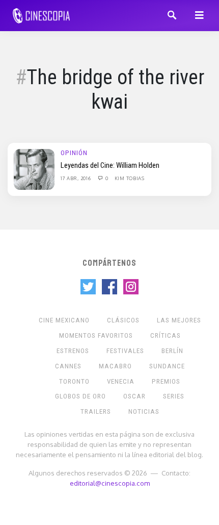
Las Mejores (179, 320)
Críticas (165, 335)
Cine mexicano (64, 320)
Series (173, 396)
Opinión (74, 153)
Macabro (115, 366)
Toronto (74, 381)
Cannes (68, 366)
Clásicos (123, 320)
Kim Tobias (130, 178)
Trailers (95, 411)
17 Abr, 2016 (76, 178)
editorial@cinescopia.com (110, 483)
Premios (166, 381)
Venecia (120, 381)
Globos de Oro (80, 396)
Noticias (143, 411)
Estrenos (73, 351)
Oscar (134, 396)
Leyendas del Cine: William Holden (110, 165)
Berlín (172, 351)
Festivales (125, 351)
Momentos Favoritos (96, 335)
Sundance (167, 366)
